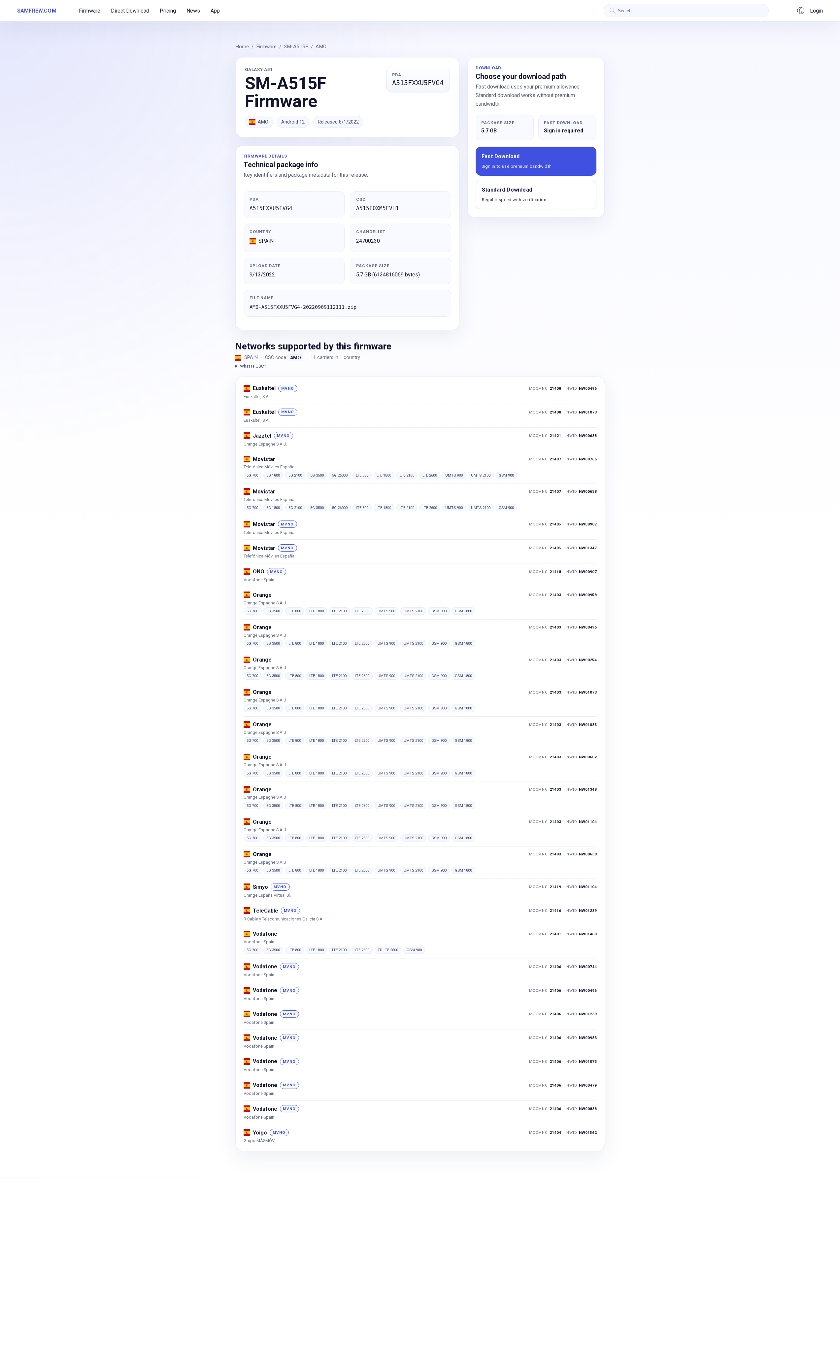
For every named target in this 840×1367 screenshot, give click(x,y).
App (215, 11)
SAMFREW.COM (36, 11)
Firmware (89, 11)
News (193, 11)
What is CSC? (253, 366)
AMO (321, 47)
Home (242, 47)
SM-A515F (296, 47)
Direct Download (130, 11)
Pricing (168, 11)
